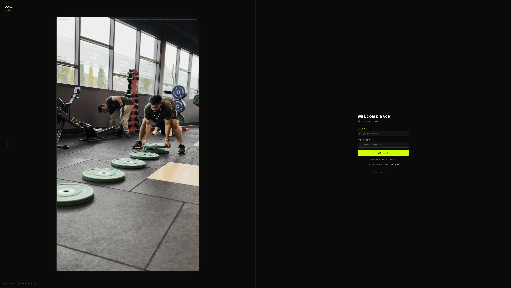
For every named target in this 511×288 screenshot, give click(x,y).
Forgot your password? (383, 159)
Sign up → (394, 164)
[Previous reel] (6, 144)
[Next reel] (249, 144)
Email (361, 129)
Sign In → (383, 153)
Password (364, 140)
